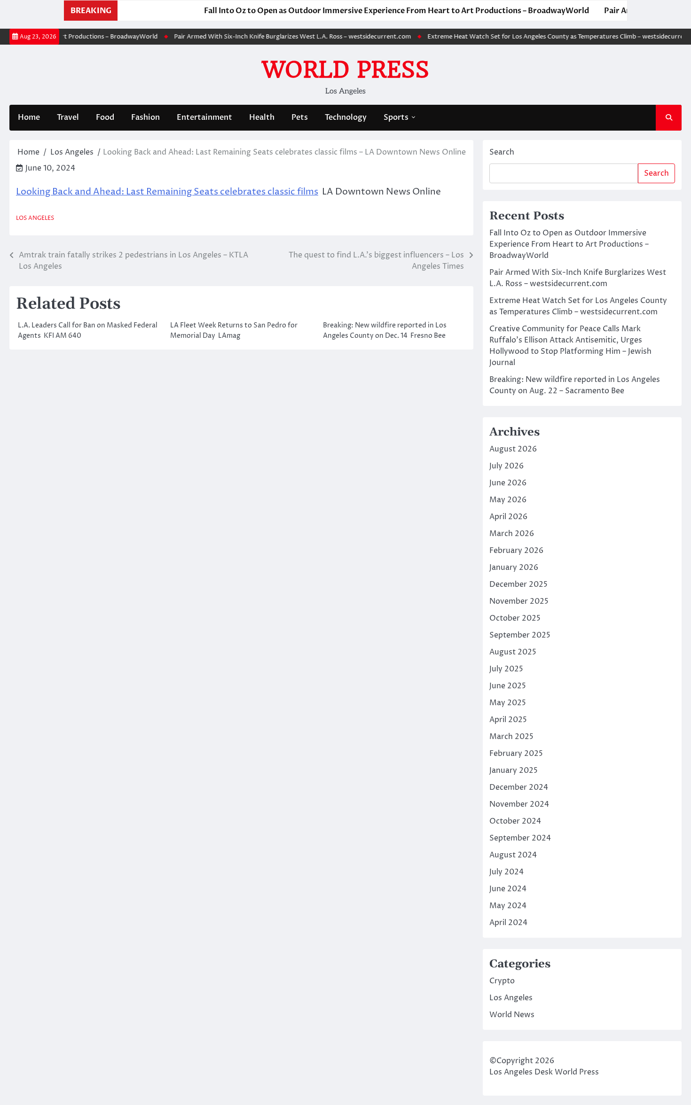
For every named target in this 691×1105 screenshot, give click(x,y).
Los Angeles (35, 218)
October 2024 (515, 821)
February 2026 (516, 550)
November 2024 (519, 804)
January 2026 (513, 567)
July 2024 (506, 872)
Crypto (502, 981)
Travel (68, 117)
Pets (299, 117)
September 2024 (520, 838)
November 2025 (519, 601)
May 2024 (507, 906)
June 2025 (507, 686)
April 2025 (508, 720)
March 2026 (511, 534)
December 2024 (518, 787)
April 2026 (508, 517)
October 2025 (515, 618)
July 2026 (506, 466)
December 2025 (518, 584)
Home (29, 117)
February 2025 (516, 753)
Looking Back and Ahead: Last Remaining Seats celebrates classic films (167, 192)
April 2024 (508, 923)
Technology (346, 117)
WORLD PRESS (345, 69)
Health (262, 117)
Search (501, 152)
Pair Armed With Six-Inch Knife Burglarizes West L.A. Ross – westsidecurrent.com (280, 36)
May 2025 (507, 703)
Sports (396, 117)
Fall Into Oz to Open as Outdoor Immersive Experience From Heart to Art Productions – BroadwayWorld (376, 11)
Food (105, 117)
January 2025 (513, 770)
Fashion (145, 117)
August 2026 (513, 449)
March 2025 (511, 736)
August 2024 (513, 855)
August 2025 (512, 652)
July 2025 (506, 669)
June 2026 (507, 483)
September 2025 (519, 635)
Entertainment (204, 117)
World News (511, 1015)
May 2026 (507, 500)
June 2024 (507, 889)
